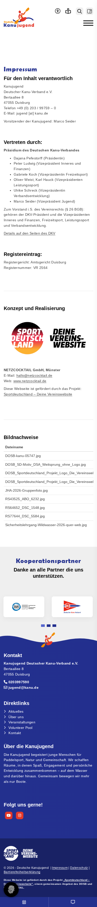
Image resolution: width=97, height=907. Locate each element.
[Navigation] (86, 22)
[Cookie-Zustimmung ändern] (11, 889)
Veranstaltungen (21, 722)
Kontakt (14, 733)
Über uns (16, 717)
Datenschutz (79, 867)
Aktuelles (15, 711)
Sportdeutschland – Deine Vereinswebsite (38, 394)
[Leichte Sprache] (68, 11)
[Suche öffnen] (79, 11)
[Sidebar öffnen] (89, 11)
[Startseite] (26, 17)
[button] (43, 625)
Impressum (60, 867)
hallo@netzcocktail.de (34, 375)
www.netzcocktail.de (30, 381)
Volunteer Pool (20, 728)
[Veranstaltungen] (24, 902)
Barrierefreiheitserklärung (22, 872)
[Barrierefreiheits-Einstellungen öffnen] (56, 11)
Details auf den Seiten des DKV (29, 233)
